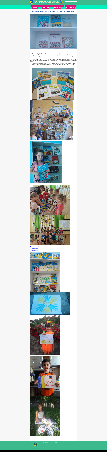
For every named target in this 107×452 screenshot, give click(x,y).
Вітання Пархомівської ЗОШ (34, 246)
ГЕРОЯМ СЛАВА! (35, 7)
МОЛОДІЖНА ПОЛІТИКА (57, 7)
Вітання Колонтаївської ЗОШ (34, 250)
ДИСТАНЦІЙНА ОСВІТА (46, 7)
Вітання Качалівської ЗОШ (34, 248)
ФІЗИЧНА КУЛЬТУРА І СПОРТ (70, 7)
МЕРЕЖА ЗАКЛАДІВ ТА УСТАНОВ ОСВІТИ (55, 5)
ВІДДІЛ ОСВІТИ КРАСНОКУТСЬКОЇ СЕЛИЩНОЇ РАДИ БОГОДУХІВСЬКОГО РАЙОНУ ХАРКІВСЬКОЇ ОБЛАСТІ (46, 2)
